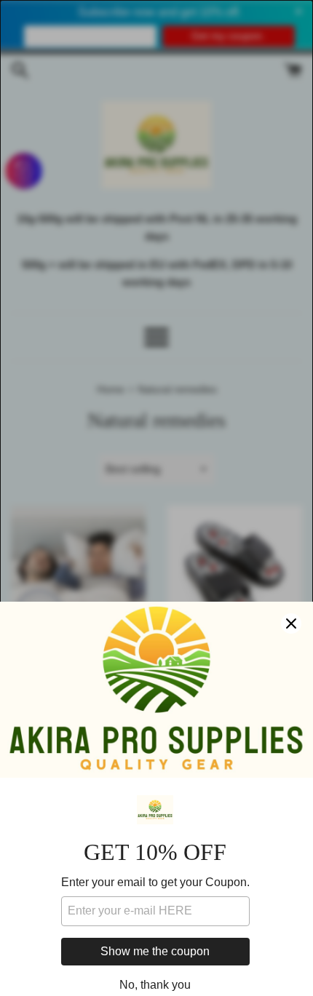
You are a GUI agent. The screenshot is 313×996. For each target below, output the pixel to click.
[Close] (291, 623)
